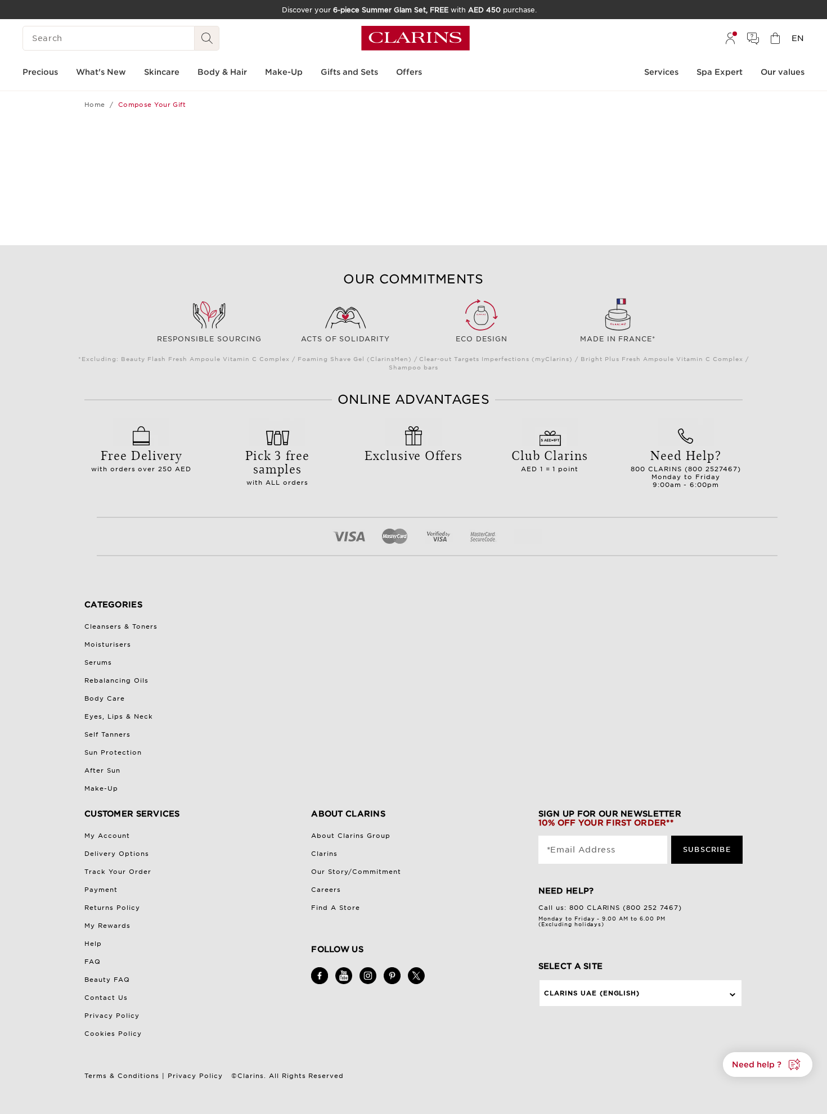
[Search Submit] (207, 38)
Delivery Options (116, 854)
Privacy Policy (112, 1016)
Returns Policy (112, 908)
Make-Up (101, 788)
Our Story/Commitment (356, 872)
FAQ (92, 962)
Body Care (104, 698)
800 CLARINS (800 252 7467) (625, 908)
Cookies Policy (113, 1034)
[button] (767, 1064)
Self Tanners (107, 734)
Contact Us (106, 998)
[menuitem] (730, 38)
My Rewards (107, 926)
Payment (101, 890)
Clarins (324, 854)
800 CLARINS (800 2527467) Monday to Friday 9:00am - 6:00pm (686, 467)
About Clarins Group (350, 836)
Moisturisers (107, 644)
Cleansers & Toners (121, 626)
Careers (326, 890)
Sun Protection (113, 752)
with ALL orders (277, 466)
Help (93, 944)
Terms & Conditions (121, 1076)
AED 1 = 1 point (549, 459)
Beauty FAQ (107, 980)
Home (94, 105)
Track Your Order (117, 872)
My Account (107, 836)
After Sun (102, 770)
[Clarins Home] (415, 38)
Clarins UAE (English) (592, 993)
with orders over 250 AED (141, 459)
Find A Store (335, 908)
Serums (98, 662)
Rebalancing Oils (116, 680)
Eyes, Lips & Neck (118, 716)
